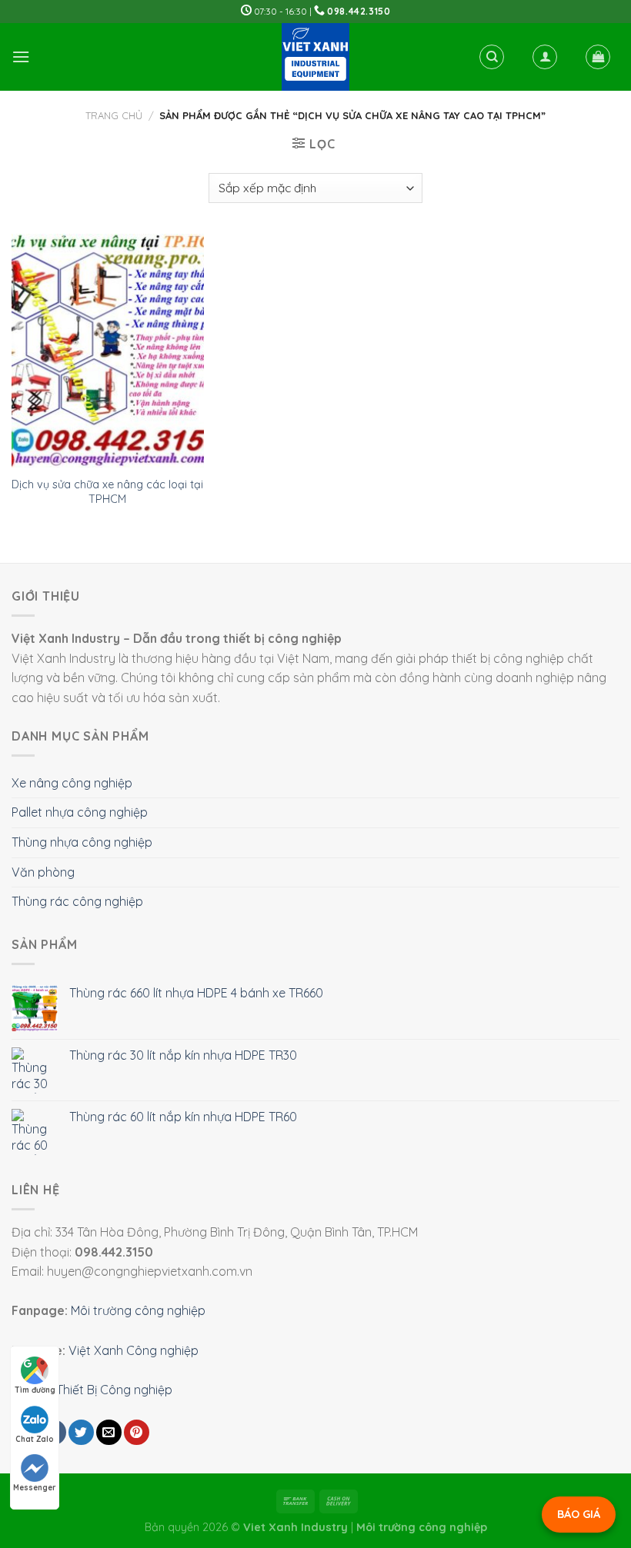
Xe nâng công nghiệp (72, 783)
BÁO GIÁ (578, 1514)
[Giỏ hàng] (598, 57)
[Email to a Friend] (109, 1432)
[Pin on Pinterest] (136, 1432)
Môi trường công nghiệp (138, 1310)
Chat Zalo (34, 1439)
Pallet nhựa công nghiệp (80, 812)
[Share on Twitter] (81, 1432)
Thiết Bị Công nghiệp (114, 1389)
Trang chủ (113, 115)
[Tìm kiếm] (491, 57)
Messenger (34, 1488)
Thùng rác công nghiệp (77, 901)
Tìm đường (35, 1390)
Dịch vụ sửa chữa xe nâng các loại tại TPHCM (107, 492)
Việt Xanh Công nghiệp (133, 1350)
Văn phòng (43, 872)
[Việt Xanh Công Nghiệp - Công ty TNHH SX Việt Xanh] (315, 57)
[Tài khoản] (545, 57)
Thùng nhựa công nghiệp (82, 842)
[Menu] (21, 56)
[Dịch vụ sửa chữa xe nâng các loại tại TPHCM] (108, 351)
